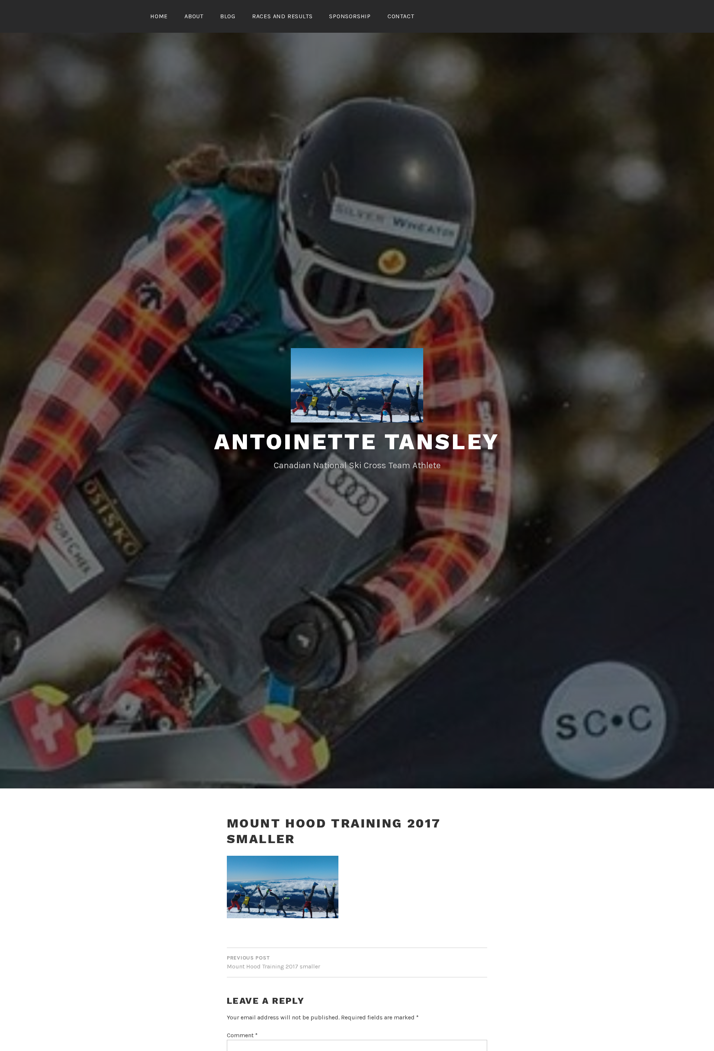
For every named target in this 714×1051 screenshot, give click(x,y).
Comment (242, 1035)
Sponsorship (350, 16)
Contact (400, 16)
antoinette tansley (357, 441)
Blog (227, 16)
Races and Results (282, 16)
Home (159, 16)
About (193, 16)
